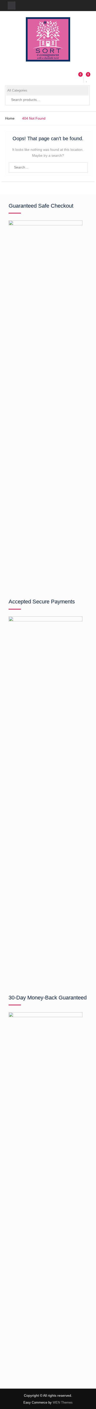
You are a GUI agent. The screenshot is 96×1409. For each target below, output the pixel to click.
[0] (87, 80)
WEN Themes (63, 1402)
